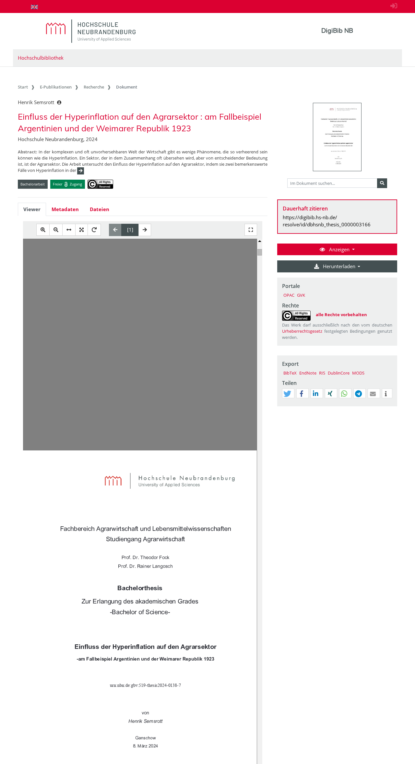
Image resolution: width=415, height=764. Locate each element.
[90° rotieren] (94, 230)
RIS (322, 373)
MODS (358, 373)
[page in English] (34, 7)
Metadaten (65, 209)
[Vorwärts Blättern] (144, 230)
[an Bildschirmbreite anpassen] (69, 230)
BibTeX (290, 373)
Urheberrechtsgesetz (302, 331)
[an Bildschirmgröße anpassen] (81, 230)
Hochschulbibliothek (41, 57)
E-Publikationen (56, 87)
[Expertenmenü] (392, 406)
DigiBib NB (337, 30)
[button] (287, 394)
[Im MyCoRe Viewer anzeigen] (337, 137)
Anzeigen (339, 249)
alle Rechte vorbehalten (341, 314)
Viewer (32, 209)
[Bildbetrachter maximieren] (250, 230)
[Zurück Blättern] (115, 230)
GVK (301, 295)
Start (23, 87)
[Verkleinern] (56, 230)
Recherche (94, 87)
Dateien (99, 209)
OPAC (288, 295)
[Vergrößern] (43, 230)
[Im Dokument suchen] (382, 183)
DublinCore (339, 373)
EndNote (307, 373)
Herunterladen (339, 266)
